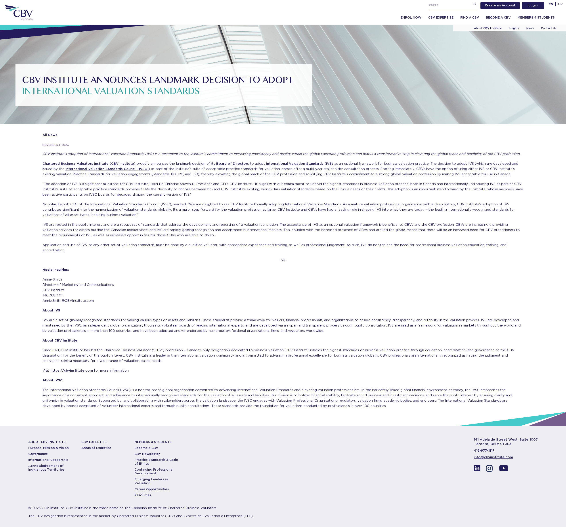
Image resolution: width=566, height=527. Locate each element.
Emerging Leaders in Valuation (151, 481)
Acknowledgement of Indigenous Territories (46, 467)
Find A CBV (469, 17)
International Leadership (48, 460)
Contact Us (548, 28)
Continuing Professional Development (153, 471)
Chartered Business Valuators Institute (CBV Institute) (89, 164)
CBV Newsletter (147, 454)
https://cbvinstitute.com (71, 370)
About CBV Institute (488, 28)
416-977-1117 (484, 451)
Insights (514, 28)
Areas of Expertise (96, 448)
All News (49, 135)
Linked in (477, 469)
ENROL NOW (411, 17)
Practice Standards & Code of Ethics (156, 461)
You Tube (503, 469)
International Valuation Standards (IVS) (299, 164)
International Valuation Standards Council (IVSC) (107, 169)
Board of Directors (232, 164)
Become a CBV (498, 17)
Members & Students (536, 17)
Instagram (490, 469)
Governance (38, 454)
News (530, 28)
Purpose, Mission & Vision (48, 448)
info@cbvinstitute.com (493, 457)
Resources (142, 495)
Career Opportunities (151, 489)
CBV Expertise (440, 17)
